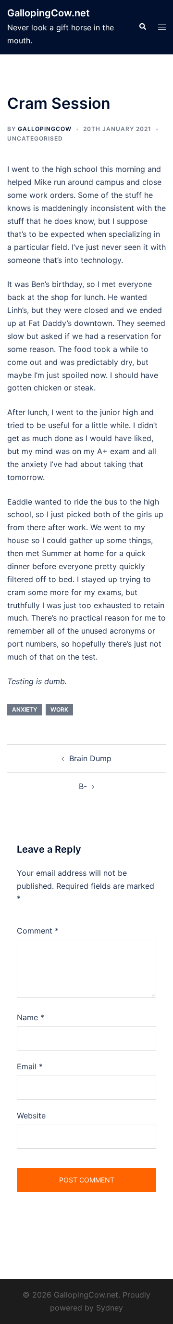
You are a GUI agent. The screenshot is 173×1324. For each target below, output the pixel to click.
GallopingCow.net (48, 13)
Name (30, 1017)
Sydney (109, 1307)
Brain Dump (90, 758)
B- (83, 786)
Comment (38, 930)
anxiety (24, 709)
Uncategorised (35, 138)
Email (30, 1066)
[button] (142, 27)
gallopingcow (45, 128)
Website (31, 1115)
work (59, 709)
